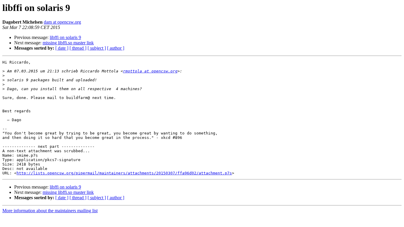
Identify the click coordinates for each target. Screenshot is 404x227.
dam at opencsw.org (62, 22)
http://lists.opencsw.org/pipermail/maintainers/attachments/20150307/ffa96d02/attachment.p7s (124, 173)
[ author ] (115, 48)
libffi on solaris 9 (65, 37)
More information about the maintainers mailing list (50, 210)
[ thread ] (78, 48)
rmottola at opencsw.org (150, 71)
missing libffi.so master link (68, 42)
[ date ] (61, 48)
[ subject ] (97, 48)
